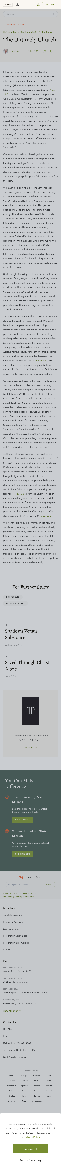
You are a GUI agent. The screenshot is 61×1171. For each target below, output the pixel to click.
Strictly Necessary (30, 1160)
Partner (50, 5)
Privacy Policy (32, 1137)
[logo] (17, 5)
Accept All (30, 1148)
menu (8, 4)
